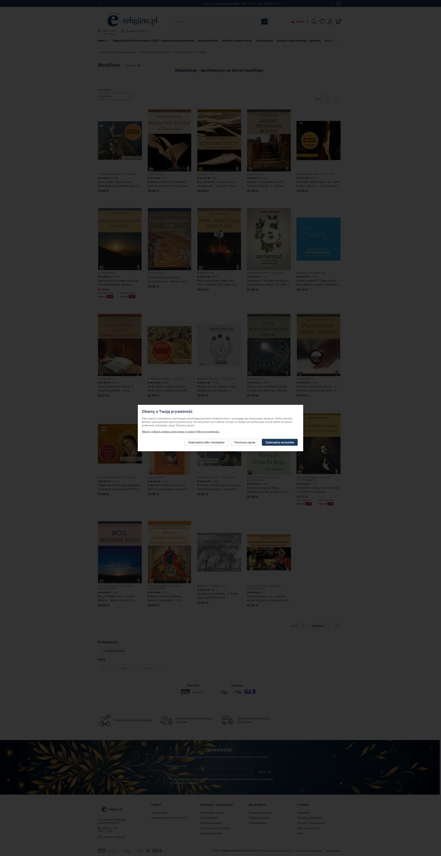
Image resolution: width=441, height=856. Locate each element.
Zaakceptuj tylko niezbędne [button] (206, 442)
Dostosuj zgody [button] (244, 442)
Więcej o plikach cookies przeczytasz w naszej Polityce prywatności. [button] (181, 431)
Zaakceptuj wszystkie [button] (279, 442)
